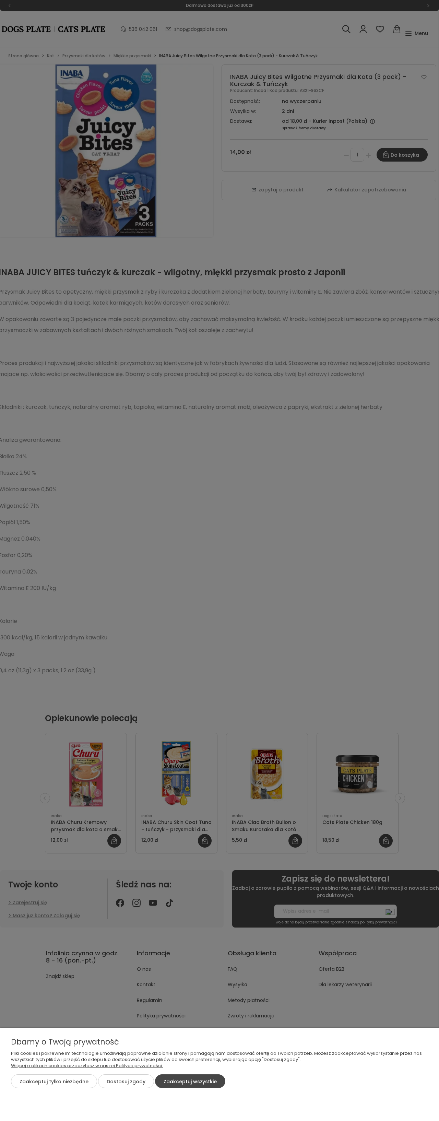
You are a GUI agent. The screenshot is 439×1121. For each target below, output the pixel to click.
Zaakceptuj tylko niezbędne (54, 1081)
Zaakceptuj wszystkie (190, 1081)
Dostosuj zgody (126, 1081)
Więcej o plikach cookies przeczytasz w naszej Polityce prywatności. (87, 1065)
